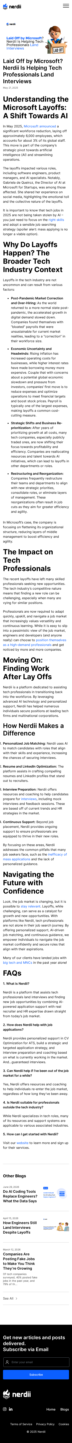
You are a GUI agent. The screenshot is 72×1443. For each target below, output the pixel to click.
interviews (29, 799)
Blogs (64, 1409)
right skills (56, 220)
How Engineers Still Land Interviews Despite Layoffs (20, 1227)
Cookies (64, 1424)
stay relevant (30, 906)
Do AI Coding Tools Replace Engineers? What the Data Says (20, 1196)
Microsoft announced (40, 126)
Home (50, 1409)
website (22, 1143)
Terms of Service (21, 1424)
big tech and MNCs (17, 963)
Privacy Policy (45, 1424)
